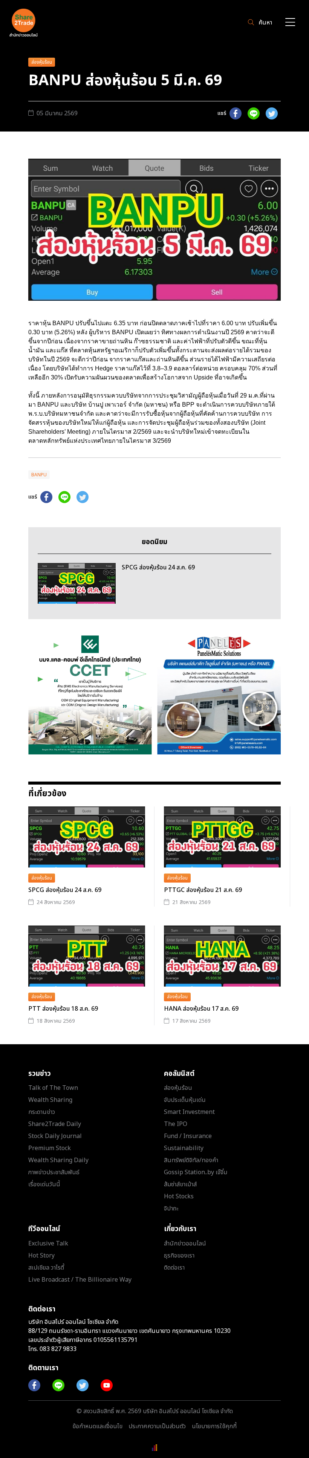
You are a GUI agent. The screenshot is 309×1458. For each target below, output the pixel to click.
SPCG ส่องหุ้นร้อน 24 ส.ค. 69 (64, 890)
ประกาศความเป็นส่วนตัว (157, 1426)
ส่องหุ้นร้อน (41, 62)
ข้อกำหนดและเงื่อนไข (97, 1426)
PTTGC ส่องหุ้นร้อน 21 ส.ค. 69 (203, 890)
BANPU (39, 474)
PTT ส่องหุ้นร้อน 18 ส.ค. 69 (63, 1008)
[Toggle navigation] (290, 23)
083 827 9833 (58, 1349)
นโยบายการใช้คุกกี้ (214, 1426)
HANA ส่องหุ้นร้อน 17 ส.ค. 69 (201, 1008)
